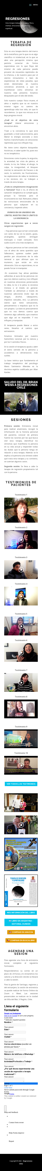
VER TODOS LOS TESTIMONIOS (21, 784)
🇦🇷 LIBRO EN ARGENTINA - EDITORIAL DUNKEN (21, 922)
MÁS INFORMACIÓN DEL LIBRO (21, 913)
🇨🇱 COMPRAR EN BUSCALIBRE (21, 940)
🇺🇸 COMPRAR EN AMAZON (21, 932)
